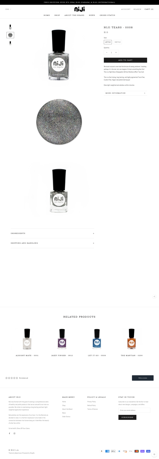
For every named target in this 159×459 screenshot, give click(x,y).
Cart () (149, 9)
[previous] (6, 340)
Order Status (107, 15)
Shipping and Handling (24, 243)
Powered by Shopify (28, 453)
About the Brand (74, 15)
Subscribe (127, 417)
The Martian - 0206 (132, 355)
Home (47, 15)
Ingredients (18, 233)
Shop (57, 15)
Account (126, 9)
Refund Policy (91, 405)
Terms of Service (92, 409)
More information (116, 93)
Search (137, 9)
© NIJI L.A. (14, 450)
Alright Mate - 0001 (27, 355)
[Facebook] (9, 433)
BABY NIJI (118, 42)
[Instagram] (14, 433)
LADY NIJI (108, 42)
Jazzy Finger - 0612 (62, 355)
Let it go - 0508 (97, 355)
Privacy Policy (91, 402)
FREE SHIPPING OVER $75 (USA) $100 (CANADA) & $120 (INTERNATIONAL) (79, 2)
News (92, 15)
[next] (152, 340)
